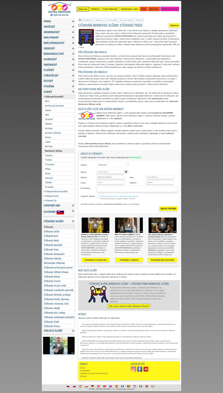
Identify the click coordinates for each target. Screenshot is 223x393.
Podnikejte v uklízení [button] (129, 260)
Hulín (47, 114)
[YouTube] (146, 369)
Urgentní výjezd (88, 196)
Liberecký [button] (49, 48)
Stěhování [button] (82, 9)
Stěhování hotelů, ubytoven (56, 299)
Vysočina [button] (49, 86)
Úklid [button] (143, 9)
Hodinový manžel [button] (170, 9)
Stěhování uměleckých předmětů (59, 317)
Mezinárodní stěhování (54, 263)
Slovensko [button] (50, 211)
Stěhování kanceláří (53, 245)
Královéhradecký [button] (54, 43)
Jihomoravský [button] (52, 32)
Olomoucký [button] (50, 59)
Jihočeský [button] (49, 26)
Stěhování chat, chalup (54, 312)
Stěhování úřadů (51, 321)
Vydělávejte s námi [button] (129, 9)
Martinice (49, 146)
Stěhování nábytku (52, 258)
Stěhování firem (51, 249)
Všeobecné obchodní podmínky (94, 373)
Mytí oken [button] (153, 9)
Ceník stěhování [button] (110, 9)
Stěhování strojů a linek (55, 285)
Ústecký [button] (48, 81)
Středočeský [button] (51, 75)
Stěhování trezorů (52, 281)
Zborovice (49, 178)
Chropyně (49, 119)
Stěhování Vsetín (52, 196)
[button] (83, 295)
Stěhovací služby (52, 231)
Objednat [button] (174, 25)
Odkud (83, 177)
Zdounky (48, 182)
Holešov (48, 110)
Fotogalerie (85, 370)
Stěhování (48, 227)
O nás (82, 368)
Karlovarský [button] (51, 37)
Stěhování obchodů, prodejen (57, 294)
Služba (84, 165)
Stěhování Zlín (50, 200)
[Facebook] (140, 369)
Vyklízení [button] (95, 9)
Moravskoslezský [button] (54, 53)
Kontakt (83, 376)
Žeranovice (49, 186)
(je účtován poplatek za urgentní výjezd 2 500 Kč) (117, 199)
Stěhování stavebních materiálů (59, 290)
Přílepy (48, 168)
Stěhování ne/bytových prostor (58, 267)
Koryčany (48, 128)
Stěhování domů (51, 240)
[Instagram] (133, 369)
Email (83, 183)
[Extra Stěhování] (59, 7)
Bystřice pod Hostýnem (54, 105)
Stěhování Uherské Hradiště (56, 191)
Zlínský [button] (48, 92)
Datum (83, 172)
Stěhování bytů (51, 236)
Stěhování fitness (52, 326)
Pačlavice (49, 155)
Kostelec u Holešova (53, 132)
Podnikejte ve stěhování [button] (95, 260)
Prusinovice (49, 164)
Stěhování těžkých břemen (56, 272)
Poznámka (85, 188)
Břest (47, 101)
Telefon (133, 183)
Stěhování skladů (52, 308)
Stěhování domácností (54, 254)
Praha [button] (47, 21)
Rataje (47, 173)
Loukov (48, 141)
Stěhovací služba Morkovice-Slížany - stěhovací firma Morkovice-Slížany (129, 284)
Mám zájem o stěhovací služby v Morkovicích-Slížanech (129, 306)
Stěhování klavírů (52, 276)
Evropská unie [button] (52, 205)
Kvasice (48, 137)
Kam (131, 177)
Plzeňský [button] (49, 70)
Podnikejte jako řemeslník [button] (162, 260)
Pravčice (48, 159)
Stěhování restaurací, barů (56, 303)
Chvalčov (48, 123)
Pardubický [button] (50, 64)
